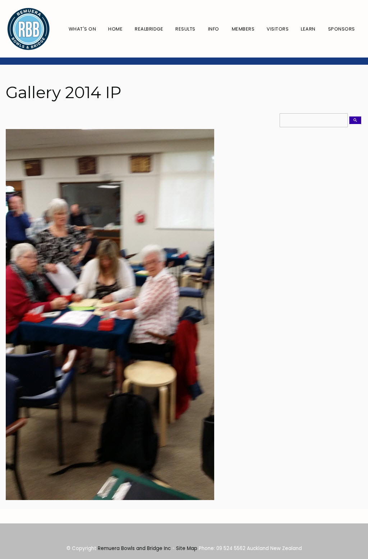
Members (243, 29)
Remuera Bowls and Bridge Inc (134, 548)
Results (185, 29)
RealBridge (149, 29)
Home (115, 29)
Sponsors (341, 29)
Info (213, 29)
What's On (82, 29)
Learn (308, 29)
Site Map (186, 548)
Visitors (278, 29)
